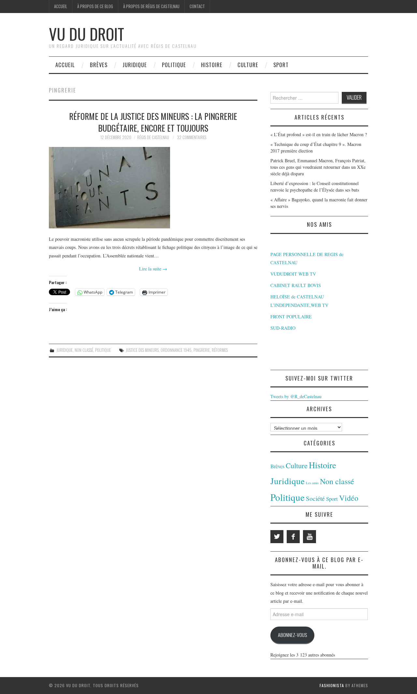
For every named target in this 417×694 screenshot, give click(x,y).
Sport (281, 65)
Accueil (60, 6)
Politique (174, 65)
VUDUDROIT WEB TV (293, 274)
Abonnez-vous (292, 635)
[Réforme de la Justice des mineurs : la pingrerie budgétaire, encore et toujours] (153, 187)
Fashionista (332, 685)
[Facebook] (293, 536)
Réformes (220, 350)
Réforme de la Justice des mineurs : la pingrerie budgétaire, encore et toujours (153, 122)
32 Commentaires (191, 137)
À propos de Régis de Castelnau (151, 6)
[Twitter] (276, 536)
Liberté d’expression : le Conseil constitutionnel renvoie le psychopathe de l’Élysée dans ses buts (314, 186)
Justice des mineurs (142, 350)
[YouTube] (309, 536)
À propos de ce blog (95, 6)
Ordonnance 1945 (176, 350)
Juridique (134, 65)
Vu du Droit (86, 33)
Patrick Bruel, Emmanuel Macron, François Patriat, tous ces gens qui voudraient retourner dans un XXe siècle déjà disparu (318, 167)
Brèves (99, 65)
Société (315, 498)
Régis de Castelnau (153, 137)
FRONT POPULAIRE (291, 316)
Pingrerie (202, 350)
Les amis (312, 483)
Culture (247, 65)
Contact (197, 6)
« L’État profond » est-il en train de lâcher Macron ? (318, 134)
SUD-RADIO (282, 328)
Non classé (84, 350)
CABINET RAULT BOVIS (295, 285)
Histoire (212, 65)
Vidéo (348, 498)
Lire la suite (153, 269)
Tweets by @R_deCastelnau (296, 396)
